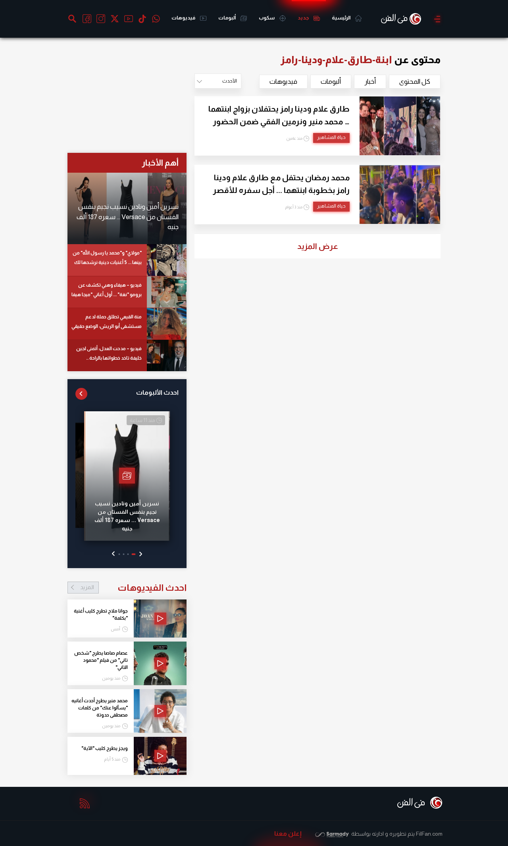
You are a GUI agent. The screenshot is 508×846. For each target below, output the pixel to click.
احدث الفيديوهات (133, 587)
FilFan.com (429, 834)
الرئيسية (341, 18)
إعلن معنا (288, 833)
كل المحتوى (414, 81)
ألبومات (227, 18)
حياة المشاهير (331, 137)
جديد (304, 18)
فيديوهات (183, 18)
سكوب (267, 18)
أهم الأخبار (160, 162)
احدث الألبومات (157, 392)
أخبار (370, 81)
